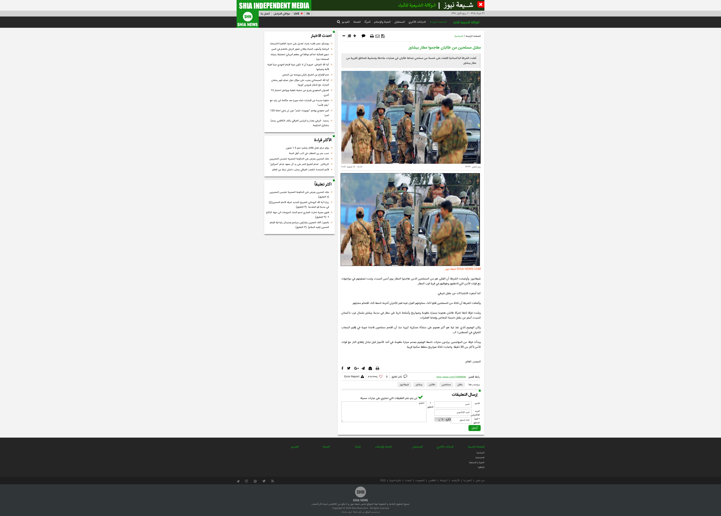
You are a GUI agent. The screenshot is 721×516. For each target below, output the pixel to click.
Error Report (351, 376)
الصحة (357, 22)
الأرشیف (455, 480)
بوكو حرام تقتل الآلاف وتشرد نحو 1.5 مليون (307, 148)
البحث (408, 480)
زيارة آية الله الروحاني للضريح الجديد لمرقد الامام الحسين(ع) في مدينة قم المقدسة (299, 204)
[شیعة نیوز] (360, 5)
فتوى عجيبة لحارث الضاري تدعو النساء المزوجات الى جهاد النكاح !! (297, 214)
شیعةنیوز (404, 384)
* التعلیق (430, 405)
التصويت (420, 480)
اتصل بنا (265, 13)
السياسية (458, 36)
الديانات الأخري (417, 22)
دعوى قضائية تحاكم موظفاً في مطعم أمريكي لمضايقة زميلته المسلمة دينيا (300, 57)
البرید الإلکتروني (475, 413)
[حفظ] (383, 36)
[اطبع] (372, 36)
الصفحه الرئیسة (438, 22)
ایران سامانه (346, 512)
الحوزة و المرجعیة (476, 462)
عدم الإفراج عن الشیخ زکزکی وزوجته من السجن (305, 75)
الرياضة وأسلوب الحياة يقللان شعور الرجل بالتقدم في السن (300, 49)
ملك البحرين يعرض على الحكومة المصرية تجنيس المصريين (299, 159)
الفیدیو (346, 22)
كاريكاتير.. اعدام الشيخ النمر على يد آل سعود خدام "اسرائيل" (299, 164)
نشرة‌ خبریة (395, 480)
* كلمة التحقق (476, 421)
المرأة (367, 22)
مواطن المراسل (282, 13)
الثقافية (481, 467)
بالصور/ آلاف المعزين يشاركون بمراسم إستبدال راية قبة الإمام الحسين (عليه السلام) (299, 225)
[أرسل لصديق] (377, 36)
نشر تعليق (397, 377)
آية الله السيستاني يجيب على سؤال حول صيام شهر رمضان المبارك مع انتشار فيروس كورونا (300, 82)
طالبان (432, 384)
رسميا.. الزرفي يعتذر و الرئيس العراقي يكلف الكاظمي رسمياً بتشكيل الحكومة (300, 123)
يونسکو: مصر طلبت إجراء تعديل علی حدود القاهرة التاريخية (299, 44)
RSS (383, 480)
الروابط (443, 480)
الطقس (432, 480)
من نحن (480, 480)
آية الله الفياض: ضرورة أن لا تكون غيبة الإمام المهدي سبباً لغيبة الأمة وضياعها (298, 67)
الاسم (477, 403)
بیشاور (419, 384)
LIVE (296, 13)
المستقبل (399, 22)
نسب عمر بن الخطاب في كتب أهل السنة (309, 153)
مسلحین (446, 384)
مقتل (459, 384)
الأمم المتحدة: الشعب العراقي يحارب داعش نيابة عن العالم (300, 170)
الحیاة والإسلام (382, 22)
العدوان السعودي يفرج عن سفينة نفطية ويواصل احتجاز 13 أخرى (300, 92)
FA (308, 13)
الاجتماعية (479, 458)
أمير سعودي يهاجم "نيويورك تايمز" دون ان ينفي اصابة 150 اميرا (299, 113)
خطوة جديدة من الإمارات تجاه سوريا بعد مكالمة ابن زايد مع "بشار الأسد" (299, 102)
